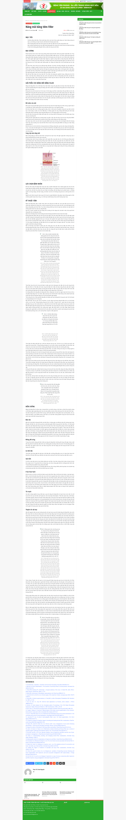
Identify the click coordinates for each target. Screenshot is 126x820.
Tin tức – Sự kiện (42, 11)
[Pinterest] (51, 763)
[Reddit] (54, 763)
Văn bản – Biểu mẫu (75, 11)
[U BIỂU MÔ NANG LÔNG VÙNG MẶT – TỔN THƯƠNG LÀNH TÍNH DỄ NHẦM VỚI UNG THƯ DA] (32, 787)
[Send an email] (36, 30)
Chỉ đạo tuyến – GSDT (87, 11)
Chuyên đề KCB (51, 11)
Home (27, 20)
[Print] (63, 763)
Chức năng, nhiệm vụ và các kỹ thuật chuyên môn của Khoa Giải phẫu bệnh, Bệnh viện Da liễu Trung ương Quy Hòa (49, 793)
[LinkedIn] (44, 763)
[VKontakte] (57, 763)
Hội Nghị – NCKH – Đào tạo (63, 11)
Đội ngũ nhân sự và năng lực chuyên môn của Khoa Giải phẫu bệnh (67, 792)
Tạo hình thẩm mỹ (36, 23)
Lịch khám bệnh (28, 14)
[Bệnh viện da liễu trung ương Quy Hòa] (63, 6)
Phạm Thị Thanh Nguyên (31, 30)
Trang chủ (27, 11)
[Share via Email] (60, 763)
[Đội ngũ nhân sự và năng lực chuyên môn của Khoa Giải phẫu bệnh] (68, 786)
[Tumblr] (48, 763)
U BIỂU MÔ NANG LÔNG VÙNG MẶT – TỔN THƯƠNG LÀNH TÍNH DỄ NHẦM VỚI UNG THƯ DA (32, 796)
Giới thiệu (33, 11)
